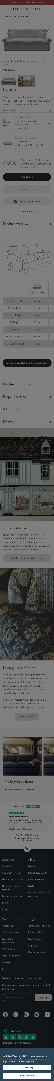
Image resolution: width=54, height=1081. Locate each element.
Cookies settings (26, 1067)
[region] (27, 1064)
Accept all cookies (27, 1076)
